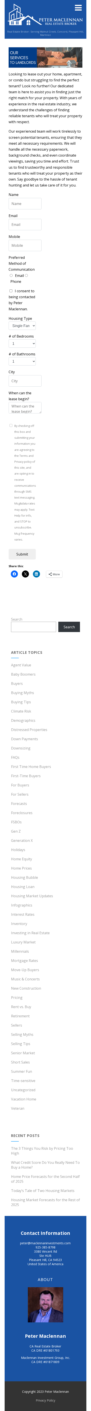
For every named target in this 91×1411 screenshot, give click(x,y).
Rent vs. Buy (21, 1006)
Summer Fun (21, 1071)
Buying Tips (21, 702)
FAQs (15, 757)
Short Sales (20, 1062)
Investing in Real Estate (30, 932)
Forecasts (19, 803)
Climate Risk (21, 711)
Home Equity (21, 859)
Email (13, 215)
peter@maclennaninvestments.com (45, 1243)
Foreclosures (21, 812)
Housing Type (20, 318)
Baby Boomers (23, 674)
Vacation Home (23, 1099)
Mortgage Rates (24, 960)
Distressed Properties (29, 729)
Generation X (22, 840)
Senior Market (23, 1053)
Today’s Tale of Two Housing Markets (42, 1190)
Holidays (18, 849)
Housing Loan (22, 886)
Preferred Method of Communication (22, 263)
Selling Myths (22, 1034)
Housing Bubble (24, 877)
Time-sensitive (23, 1080)
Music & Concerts (25, 979)
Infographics (21, 905)
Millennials (20, 951)
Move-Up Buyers (25, 969)
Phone (15, 281)
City (12, 371)
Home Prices (21, 868)
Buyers (17, 683)
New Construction (26, 988)
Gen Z (16, 831)
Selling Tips (20, 1043)
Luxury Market (23, 942)
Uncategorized (23, 1089)
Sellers (16, 1025)
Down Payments (24, 739)
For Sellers (19, 794)
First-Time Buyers (26, 775)
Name (14, 194)
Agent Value (21, 665)
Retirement (20, 1016)
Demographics (23, 720)
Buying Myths (22, 692)
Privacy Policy (45, 1400)
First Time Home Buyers (31, 766)
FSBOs (16, 822)
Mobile (14, 236)
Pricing (17, 997)
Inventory (19, 923)
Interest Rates (22, 914)
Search (16, 619)
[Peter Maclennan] (45, 27)
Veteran (17, 1108)
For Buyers (20, 785)
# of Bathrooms (22, 354)
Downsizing (20, 748)
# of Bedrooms (21, 336)
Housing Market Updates (32, 896)
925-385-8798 (45, 1247)
